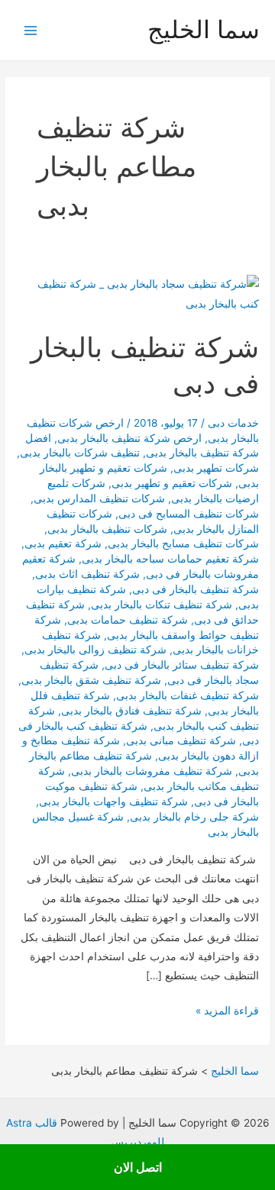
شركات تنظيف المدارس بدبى (99, 498)
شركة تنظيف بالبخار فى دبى (195, 589)
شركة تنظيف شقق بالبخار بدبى (91, 680)
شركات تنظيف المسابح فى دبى (188, 514)
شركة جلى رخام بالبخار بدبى (194, 817)
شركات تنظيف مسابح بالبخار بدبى (183, 543)
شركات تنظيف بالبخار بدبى (107, 529)
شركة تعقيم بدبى (63, 543)
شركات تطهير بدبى (216, 468)
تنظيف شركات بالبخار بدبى (80, 453)
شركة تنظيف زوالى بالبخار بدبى (95, 649)
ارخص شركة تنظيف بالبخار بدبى (129, 438)
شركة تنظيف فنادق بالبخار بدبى (131, 711)
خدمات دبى (233, 423)
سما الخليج (203, 29)
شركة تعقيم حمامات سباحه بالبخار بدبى (170, 559)
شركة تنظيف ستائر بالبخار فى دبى (182, 665)
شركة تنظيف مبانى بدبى (181, 740)
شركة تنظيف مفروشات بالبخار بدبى (151, 771)
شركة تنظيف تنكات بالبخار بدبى (161, 604)
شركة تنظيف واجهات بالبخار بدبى (113, 801)
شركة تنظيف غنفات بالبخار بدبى (187, 695)
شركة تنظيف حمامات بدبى (127, 620)
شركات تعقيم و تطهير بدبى (172, 483)
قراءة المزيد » (227, 1012)
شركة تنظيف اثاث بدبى (87, 574)
